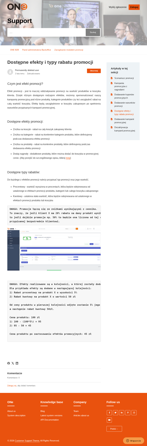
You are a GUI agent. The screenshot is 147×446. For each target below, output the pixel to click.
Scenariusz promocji (124, 78)
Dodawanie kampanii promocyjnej (124, 121)
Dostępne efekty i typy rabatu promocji (124, 112)
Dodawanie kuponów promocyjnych (124, 96)
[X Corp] (12, 363)
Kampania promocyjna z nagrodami (120, 86)
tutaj (68, 158)
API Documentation (49, 420)
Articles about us (81, 415)
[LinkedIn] (17, 363)
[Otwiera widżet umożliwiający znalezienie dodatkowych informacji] (133, 441)
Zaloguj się (11, 386)
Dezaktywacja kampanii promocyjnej (124, 129)
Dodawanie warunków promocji (124, 104)
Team (76, 411)
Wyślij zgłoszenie (118, 7)
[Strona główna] (21, 9)
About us (11, 411)
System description (16, 415)
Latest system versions (51, 415)
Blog (42, 411)
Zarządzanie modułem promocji (68, 50)
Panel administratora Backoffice (36, 50)
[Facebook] (8, 363)
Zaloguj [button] (134, 7)
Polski (113, 429)
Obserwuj (94, 71)
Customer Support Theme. (27, 440)
